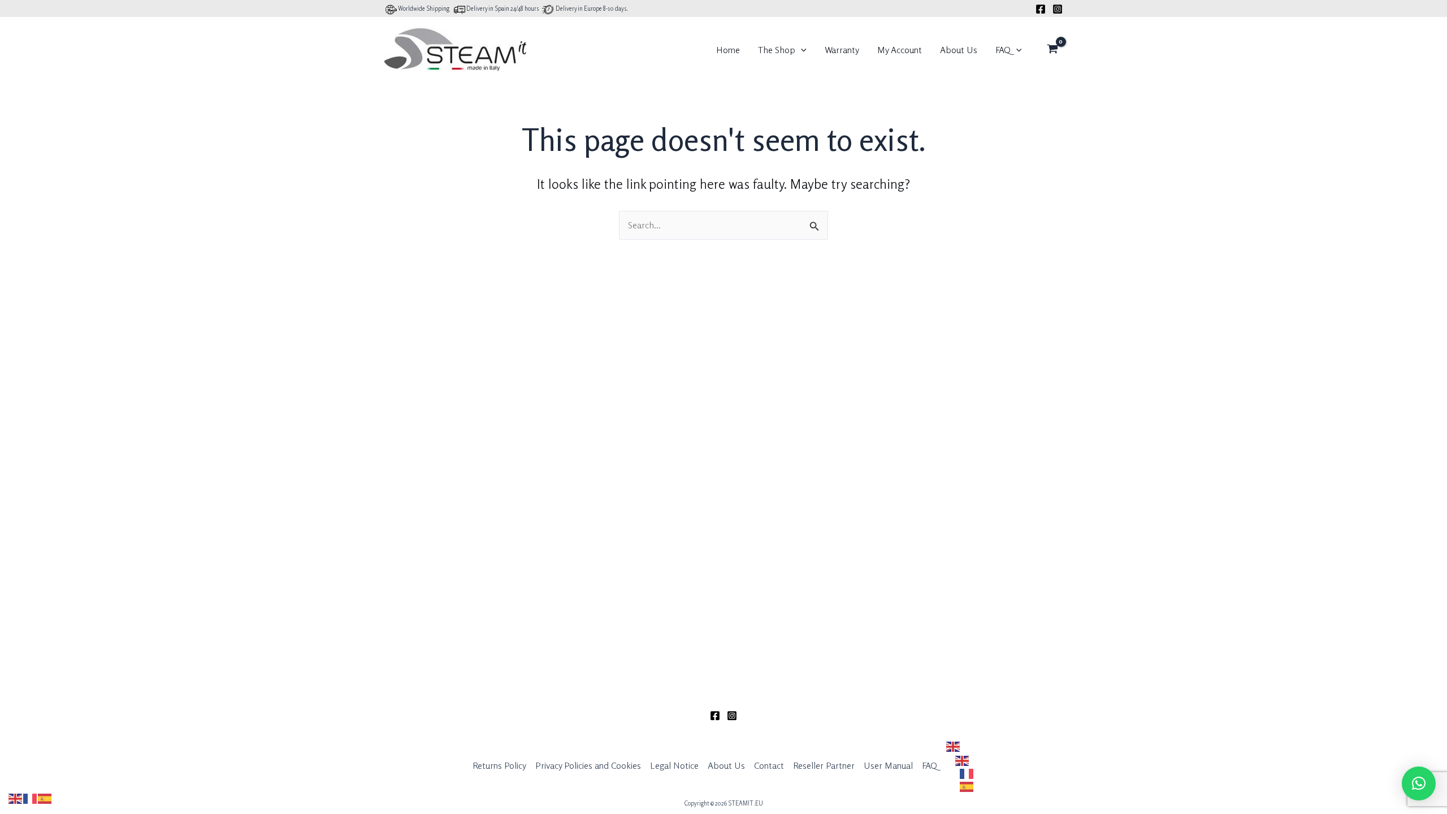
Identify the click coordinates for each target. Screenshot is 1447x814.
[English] (958, 746)
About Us (958, 49)
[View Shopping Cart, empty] (1052, 49)
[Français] (964, 773)
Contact (769, 765)
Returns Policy (499, 765)
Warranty (842, 49)
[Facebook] (1041, 9)
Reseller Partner (824, 765)
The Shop (776, 49)
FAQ (1003, 49)
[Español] (964, 786)
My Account (899, 49)
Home (728, 49)
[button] (801, 49)
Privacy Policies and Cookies (588, 765)
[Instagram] (1057, 9)
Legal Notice (674, 765)
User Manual (888, 765)
